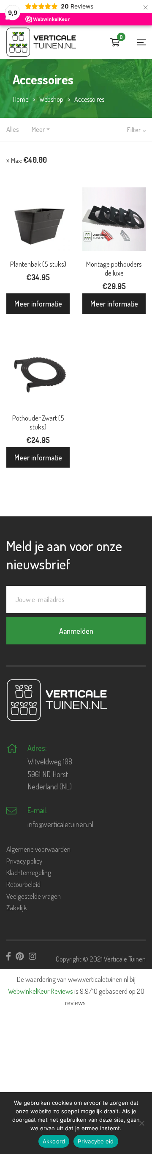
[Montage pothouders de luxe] (114, 219)
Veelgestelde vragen (33, 896)
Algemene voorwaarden (38, 849)
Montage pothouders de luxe (114, 268)
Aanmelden (76, 631)
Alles (12, 129)
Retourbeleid (23, 884)
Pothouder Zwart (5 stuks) (38, 422)
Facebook (8, 956)
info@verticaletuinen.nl (60, 824)
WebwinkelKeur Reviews (40, 991)
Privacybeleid (96, 1141)
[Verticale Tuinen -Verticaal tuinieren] (41, 42)
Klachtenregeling (28, 872)
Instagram (32, 956)
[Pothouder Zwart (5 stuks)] (38, 373)
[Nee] (141, 1123)
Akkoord (54, 1141)
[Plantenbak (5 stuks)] (38, 219)
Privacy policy (24, 860)
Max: (29, 159)
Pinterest (20, 956)
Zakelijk (16, 907)
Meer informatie (38, 303)
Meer (38, 129)
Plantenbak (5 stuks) (38, 263)
